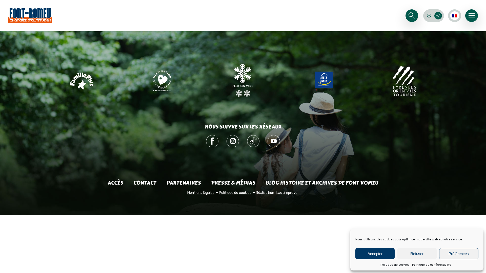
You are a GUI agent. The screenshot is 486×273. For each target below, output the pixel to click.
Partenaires (184, 183)
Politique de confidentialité (431, 264)
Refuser (416, 254)
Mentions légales (200, 193)
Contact (144, 183)
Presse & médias (233, 183)
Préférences (459, 254)
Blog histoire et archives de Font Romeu (322, 183)
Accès (115, 183)
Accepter (375, 254)
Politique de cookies (395, 264)
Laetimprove (286, 193)
